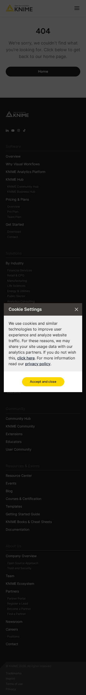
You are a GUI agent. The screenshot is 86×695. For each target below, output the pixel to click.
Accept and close (43, 382)
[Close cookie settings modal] (76, 309)
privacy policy (37, 363)
